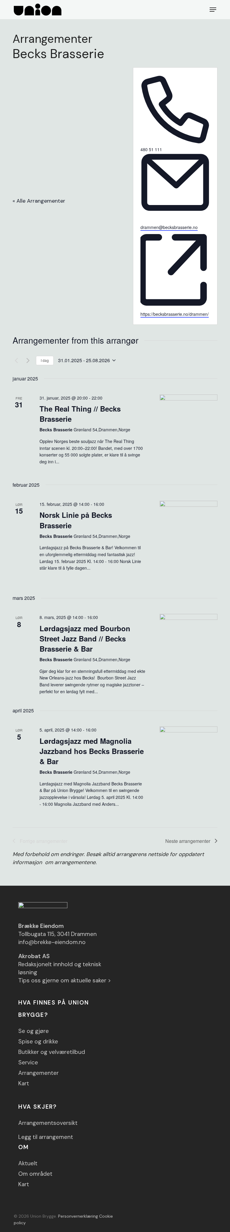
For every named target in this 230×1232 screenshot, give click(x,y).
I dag (45, 360)
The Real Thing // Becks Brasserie (80, 413)
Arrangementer (38, 1073)
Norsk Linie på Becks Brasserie (76, 520)
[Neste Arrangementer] (27, 360)
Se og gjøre (33, 1031)
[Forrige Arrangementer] (16, 360)
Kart (23, 1083)
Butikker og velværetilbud (51, 1052)
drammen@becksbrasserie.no (169, 227)
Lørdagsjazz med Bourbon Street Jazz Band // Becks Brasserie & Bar (85, 638)
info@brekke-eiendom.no (52, 942)
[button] (213, 10)
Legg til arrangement (45, 1137)
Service (28, 1062)
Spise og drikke (38, 1041)
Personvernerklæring (78, 1216)
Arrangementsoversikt (48, 1123)
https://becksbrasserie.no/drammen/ (174, 314)
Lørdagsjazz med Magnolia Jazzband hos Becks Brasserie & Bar (92, 751)
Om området (35, 1174)
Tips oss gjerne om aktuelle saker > (64, 980)
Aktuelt (27, 1163)
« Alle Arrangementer (39, 200)
